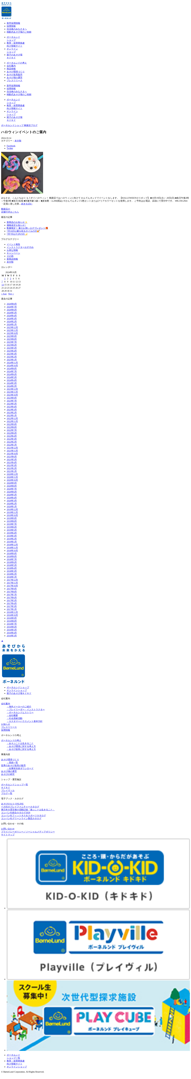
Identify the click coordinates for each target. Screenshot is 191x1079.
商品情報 (11, 69)
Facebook (11, 146)
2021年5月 (12, 459)
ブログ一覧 (6, 793)
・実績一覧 (12, 762)
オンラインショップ (17, 690)
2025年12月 (12, 327)
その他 (10, 256)
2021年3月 (12, 465)
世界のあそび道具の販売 (13, 765)
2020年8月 (12, 486)
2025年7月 (12, 342)
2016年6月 (12, 627)
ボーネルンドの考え (17, 63)
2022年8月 (12, 427)
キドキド (5, 787)
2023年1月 (12, 415)
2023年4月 (12, 406)
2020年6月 (12, 492)
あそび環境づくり (16, 71)
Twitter (10, 148)
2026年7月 (12, 307)
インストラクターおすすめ (20, 247)
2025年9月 (12, 336)
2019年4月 (12, 533)
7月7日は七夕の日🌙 (17, 234)
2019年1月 (12, 542)
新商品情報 (12, 259)
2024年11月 (12, 362)
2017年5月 (12, 600)
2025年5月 (12, 348)
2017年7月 (12, 594)
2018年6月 (12, 562)
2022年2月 (12, 442)
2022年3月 (12, 439)
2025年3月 (12, 354)
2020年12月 (12, 474)
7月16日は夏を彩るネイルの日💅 (23, 231)
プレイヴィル (8, 790)
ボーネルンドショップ (18, 687)
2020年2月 (12, 503)
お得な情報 (12, 250)
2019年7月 (12, 524)
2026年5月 (12, 313)
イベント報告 (13, 244)
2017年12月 (12, 580)
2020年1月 (12, 506)
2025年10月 (12, 333)
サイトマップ (8, 834)
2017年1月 (12, 609)
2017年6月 (12, 597)
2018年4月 (12, 568)
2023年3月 (12, 409)
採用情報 (11, 26)
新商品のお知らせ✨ (17, 222)
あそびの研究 (8, 774)
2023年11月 (12, 392)
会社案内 (11, 66)
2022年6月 (12, 433)
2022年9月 (12, 424)
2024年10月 (12, 365)
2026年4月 (12, 315)
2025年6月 (12, 345)
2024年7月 (12, 371)
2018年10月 (12, 550)
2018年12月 (12, 544)
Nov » (11, 294)
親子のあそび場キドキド (19, 693)
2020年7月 (12, 489)
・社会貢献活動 (14, 718)
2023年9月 (12, 398)
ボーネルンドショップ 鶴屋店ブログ (19, 125)
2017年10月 (12, 586)
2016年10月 (12, 615)
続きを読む (26, 204)
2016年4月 (12, 633)
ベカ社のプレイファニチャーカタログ (20, 807)
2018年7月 (12, 559)
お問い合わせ (8, 829)
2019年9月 (12, 518)
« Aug (4, 294)
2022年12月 (12, 418)
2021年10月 (12, 453)
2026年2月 (12, 321)
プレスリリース (14, 80)
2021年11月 (12, 451)
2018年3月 (12, 571)
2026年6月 (12, 310)
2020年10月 (12, 480)
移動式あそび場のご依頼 (19, 32)
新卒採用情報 (13, 23)
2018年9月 (12, 553)
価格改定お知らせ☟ (16, 225)
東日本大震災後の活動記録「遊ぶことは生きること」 (28, 809)
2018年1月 (12, 577)
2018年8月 (12, 556)
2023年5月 (12, 404)
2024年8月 (12, 368)
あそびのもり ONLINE (12, 804)
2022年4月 (12, 436)
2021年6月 (12, 456)
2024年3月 (12, 383)
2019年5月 (12, 530)
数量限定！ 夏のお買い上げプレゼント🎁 (27, 228)
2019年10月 (12, 515)
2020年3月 (12, 500)
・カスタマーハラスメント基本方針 (25, 721)
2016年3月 (12, 636)
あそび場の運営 (14, 77)
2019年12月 (12, 509)
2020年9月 (12, 483)
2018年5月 (12, 565)
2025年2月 (12, 357)
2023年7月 (12, 401)
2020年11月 (12, 477)
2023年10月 (12, 395)
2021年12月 (12, 448)
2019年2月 (12, 539)
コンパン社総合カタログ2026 (15, 812)
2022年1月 (12, 445)
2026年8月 (12, 304)
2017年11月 (12, 583)
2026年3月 (12, 318)
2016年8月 (12, 621)
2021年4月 (12, 462)
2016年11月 (12, 612)
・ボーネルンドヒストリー (20, 712)
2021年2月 (12, 468)
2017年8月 (12, 591)
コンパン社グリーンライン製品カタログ (21, 818)
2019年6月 (12, 527)
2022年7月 (12, 430)
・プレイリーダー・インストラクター (26, 709)
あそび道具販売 (14, 74)
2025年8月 (12, 339)
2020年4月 (12, 498)
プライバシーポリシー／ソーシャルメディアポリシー (28, 832)
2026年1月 (12, 324)
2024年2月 (12, 386)
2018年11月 (12, 547)
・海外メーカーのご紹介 (19, 706)
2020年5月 (12, 495)
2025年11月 (12, 330)
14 (3, 285)
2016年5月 (12, 630)
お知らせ (5, 724)
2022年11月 (12, 421)
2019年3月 (12, 536)
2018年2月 (12, 574)
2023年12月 (12, 389)
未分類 (18, 141)
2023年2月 (12, 412)
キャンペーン (13, 253)
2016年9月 (12, 618)
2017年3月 (12, 606)
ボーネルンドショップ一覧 (14, 784)
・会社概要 (12, 715)
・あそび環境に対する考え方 (21, 746)
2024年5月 (12, 377)
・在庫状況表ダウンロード (20, 768)
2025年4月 (12, 351)
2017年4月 (12, 603)
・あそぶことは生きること (20, 743)
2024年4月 (12, 380)
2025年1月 (12, 360)
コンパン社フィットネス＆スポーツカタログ (23, 815)
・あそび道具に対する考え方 (21, 749)
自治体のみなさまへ (17, 29)
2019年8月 (12, 521)
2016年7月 (12, 624)
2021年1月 (12, 471)
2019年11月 (12, 512)
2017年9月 (12, 589)
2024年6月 (12, 374)
